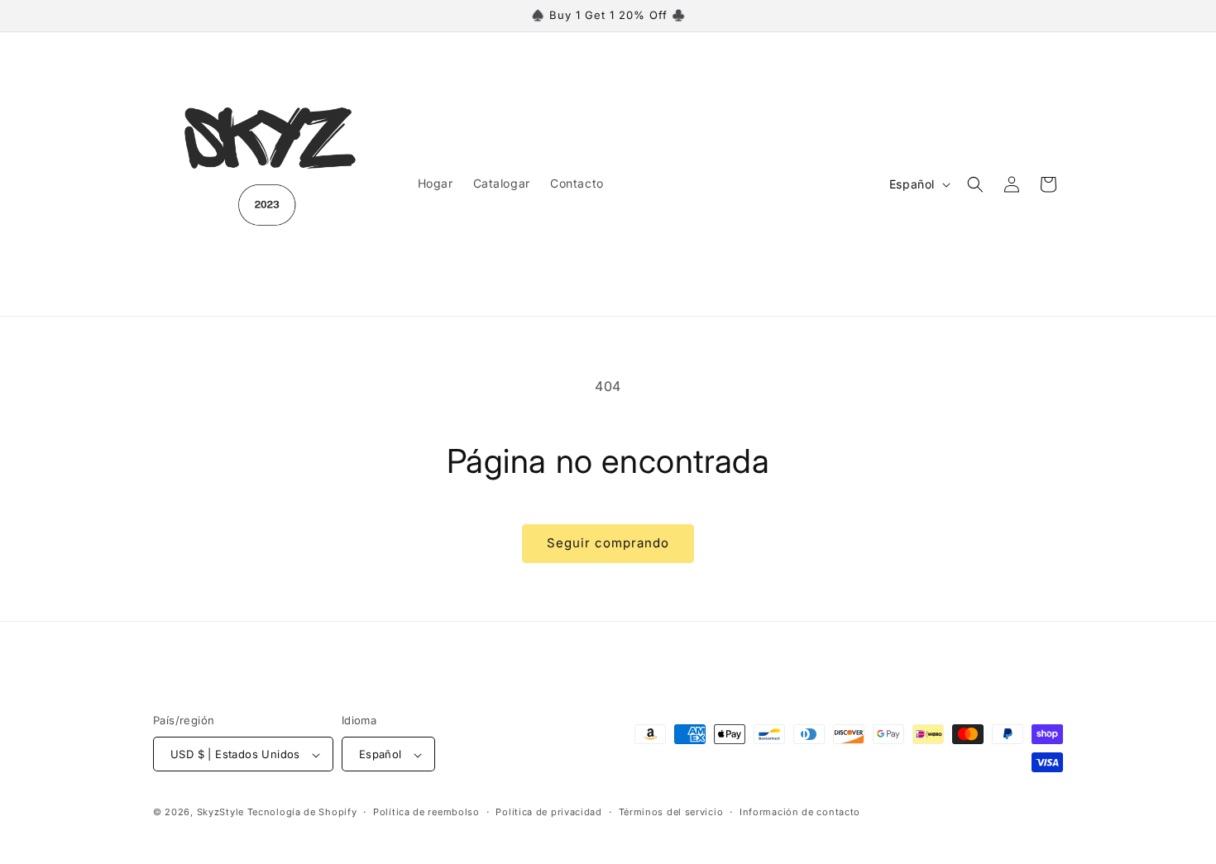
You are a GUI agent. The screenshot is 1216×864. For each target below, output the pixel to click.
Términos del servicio (671, 812)
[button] (975, 184)
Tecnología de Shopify (302, 813)
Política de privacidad (548, 812)
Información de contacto (800, 812)
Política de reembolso (426, 812)
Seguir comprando (608, 543)
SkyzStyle (220, 813)
